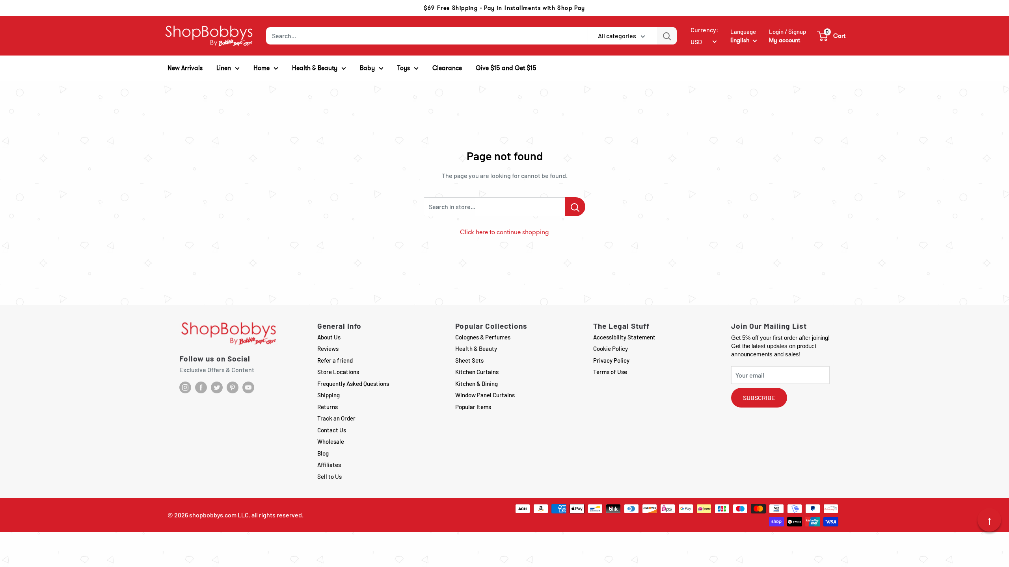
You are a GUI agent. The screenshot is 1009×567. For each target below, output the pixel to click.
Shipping (328, 394)
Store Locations (338, 371)
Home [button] (261, 67)
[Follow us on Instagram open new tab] (185, 387)
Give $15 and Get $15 (506, 67)
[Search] (667, 35)
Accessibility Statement (624, 337)
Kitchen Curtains (477, 371)
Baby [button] (367, 67)
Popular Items (473, 406)
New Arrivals (185, 67)
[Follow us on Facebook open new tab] (201, 387)
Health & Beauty (476, 348)
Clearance (447, 67)
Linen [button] (223, 67)
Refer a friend (335, 360)
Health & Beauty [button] (314, 67)
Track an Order (336, 418)
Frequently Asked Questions (353, 383)
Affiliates (329, 464)
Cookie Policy (610, 348)
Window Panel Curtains (485, 394)
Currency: (705, 29)
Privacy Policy (611, 360)
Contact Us (331, 430)
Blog (323, 453)
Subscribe (759, 397)
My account (784, 40)
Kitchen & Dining (476, 383)
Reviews (328, 348)
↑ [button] (989, 520)
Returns (327, 406)
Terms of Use (610, 371)
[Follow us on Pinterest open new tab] (232, 387)
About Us (329, 337)
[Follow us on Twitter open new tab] (217, 387)
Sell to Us (329, 476)
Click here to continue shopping (504, 232)
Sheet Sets (469, 360)
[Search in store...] (575, 206)
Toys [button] (403, 67)
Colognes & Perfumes (482, 337)
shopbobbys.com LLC (219, 515)
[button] (831, 35)
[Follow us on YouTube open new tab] (248, 387)
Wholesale (330, 441)
